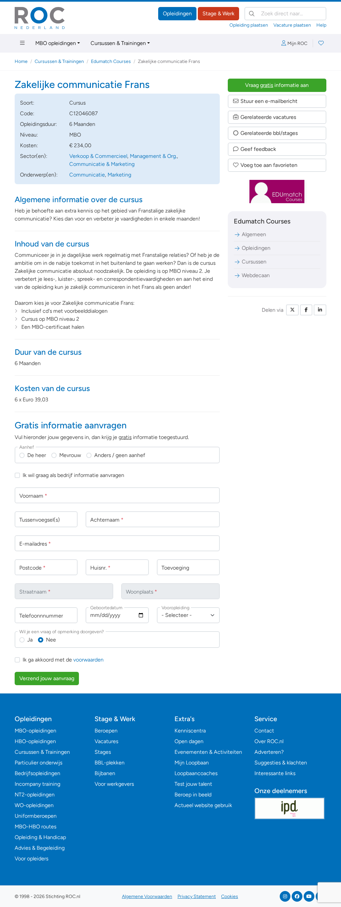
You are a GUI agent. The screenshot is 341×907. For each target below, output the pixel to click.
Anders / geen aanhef (119, 455)
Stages (103, 752)
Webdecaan (256, 275)
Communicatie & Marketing (102, 164)
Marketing (119, 175)
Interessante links (274, 773)
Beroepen (106, 730)
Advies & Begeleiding (40, 848)
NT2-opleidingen (35, 794)
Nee (51, 640)
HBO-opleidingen (35, 741)
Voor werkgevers (114, 784)
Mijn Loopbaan (191, 762)
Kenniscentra (190, 730)
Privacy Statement (196, 896)
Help (321, 25)
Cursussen (254, 261)
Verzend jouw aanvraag (46, 678)
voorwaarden (88, 660)
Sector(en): (33, 156)
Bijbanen (105, 773)
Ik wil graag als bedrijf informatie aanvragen (73, 475)
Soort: (27, 103)
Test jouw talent (193, 784)
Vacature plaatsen (292, 25)
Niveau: (29, 135)
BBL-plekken (110, 762)
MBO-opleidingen (35, 730)
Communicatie (87, 175)
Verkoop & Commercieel (98, 156)
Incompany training (37, 784)
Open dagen (188, 741)
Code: (27, 113)
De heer (36, 455)
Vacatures (106, 741)
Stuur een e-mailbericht (268, 101)
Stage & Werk (218, 13)
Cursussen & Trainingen (118, 43)
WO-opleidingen (34, 805)
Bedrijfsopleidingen (37, 773)
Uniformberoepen (36, 816)
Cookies (229, 896)
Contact (264, 730)
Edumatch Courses (111, 61)
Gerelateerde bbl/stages (269, 133)
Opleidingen (177, 13)
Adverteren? (269, 752)
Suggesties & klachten (280, 762)
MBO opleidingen (55, 43)
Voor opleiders (31, 858)
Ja (30, 640)
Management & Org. (153, 156)
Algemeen (254, 234)
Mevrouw (70, 455)
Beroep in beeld (192, 794)
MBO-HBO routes (35, 826)
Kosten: (29, 145)
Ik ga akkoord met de (63, 660)
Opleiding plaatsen (248, 25)
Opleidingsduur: (38, 124)
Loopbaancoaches (195, 773)
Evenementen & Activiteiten (208, 752)
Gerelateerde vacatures (268, 117)
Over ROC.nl (268, 741)
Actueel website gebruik (203, 805)
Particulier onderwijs (38, 762)
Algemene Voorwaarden (147, 896)
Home (21, 61)
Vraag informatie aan (277, 85)
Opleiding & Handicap (40, 837)
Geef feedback (258, 149)
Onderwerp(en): (39, 175)
